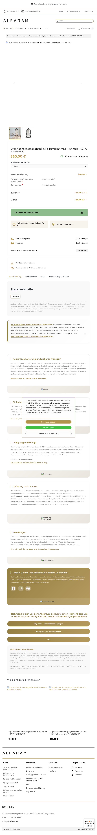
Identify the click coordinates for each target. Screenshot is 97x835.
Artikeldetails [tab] (31, 277)
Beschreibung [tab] (15, 277)
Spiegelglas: (16, 185)
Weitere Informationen (48, 433)
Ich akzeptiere (48, 428)
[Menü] (93, 819)
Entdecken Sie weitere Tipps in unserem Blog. (29, 463)
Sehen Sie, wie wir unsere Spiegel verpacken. (29, 378)
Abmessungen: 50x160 (20, 162)
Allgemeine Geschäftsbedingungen (48, 624)
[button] (69, 28)
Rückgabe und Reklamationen (48, 632)
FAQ (48, 639)
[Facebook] (13, 588)
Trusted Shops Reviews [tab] (59, 277)
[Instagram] (21, 588)
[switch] (89, 826)
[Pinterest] (28, 588)
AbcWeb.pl (89, 829)
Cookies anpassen (48, 422)
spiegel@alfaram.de (10, 821)
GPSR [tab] (42, 277)
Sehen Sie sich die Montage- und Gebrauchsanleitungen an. (35, 549)
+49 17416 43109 (15, 817)
